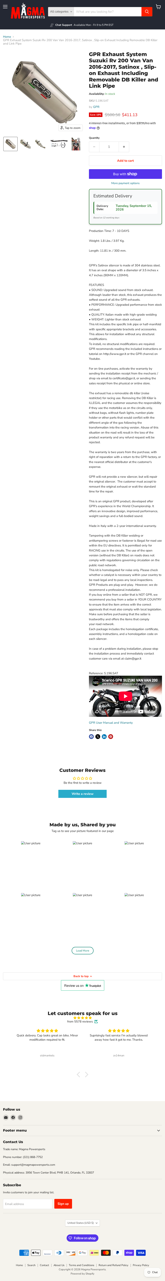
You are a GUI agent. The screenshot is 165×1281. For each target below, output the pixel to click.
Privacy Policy (141, 1265)
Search (31, 1265)
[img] (82, 1018)
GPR (96, 107)
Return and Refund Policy (113, 1265)
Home (7, 37)
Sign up (63, 1204)
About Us (59, 1265)
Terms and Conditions (81, 1265)
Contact (44, 1265)
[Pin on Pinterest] (110, 736)
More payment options (125, 183)
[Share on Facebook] (91, 736)
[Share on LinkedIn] (104, 736)
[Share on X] (97, 736)
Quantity (94, 138)
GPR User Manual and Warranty (111, 723)
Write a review (83, 794)
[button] (10, 144)
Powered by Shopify (82, 1274)
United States (80, 1223)
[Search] (146, 11)
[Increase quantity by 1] (124, 147)
